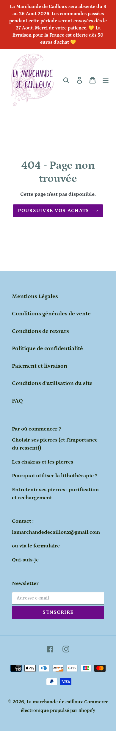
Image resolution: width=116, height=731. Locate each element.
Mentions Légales (35, 296)
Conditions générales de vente (51, 314)
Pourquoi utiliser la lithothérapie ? (54, 476)
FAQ (17, 401)
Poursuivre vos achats (53, 211)
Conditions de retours (40, 331)
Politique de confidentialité (47, 348)
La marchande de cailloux (54, 702)
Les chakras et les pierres (42, 462)
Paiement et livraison (39, 366)
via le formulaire (39, 546)
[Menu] (105, 80)
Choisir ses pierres (34, 440)
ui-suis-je (27, 560)
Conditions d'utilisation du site (52, 383)
